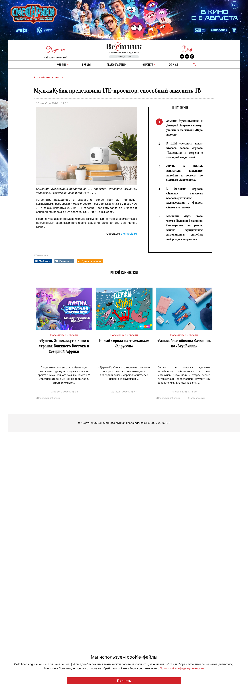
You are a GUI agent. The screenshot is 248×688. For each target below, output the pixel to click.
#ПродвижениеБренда (48, 398)
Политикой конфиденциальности (182, 668)
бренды (86, 65)
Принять (124, 681)
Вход (187, 49)
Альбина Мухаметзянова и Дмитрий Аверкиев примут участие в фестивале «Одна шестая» (184, 127)
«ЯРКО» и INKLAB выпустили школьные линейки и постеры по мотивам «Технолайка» (184, 173)
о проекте (148, 65)
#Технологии (41, 255)
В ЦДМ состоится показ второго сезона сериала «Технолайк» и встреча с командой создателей (184, 150)
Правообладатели (116, 65)
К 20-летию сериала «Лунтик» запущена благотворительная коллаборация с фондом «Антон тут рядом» (184, 198)
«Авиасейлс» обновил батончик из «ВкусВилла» (184, 343)
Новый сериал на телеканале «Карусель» (124, 343)
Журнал (173, 65)
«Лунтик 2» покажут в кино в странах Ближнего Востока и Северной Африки (64, 346)
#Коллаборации (196, 398)
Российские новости (48, 77)
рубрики (61, 65)
